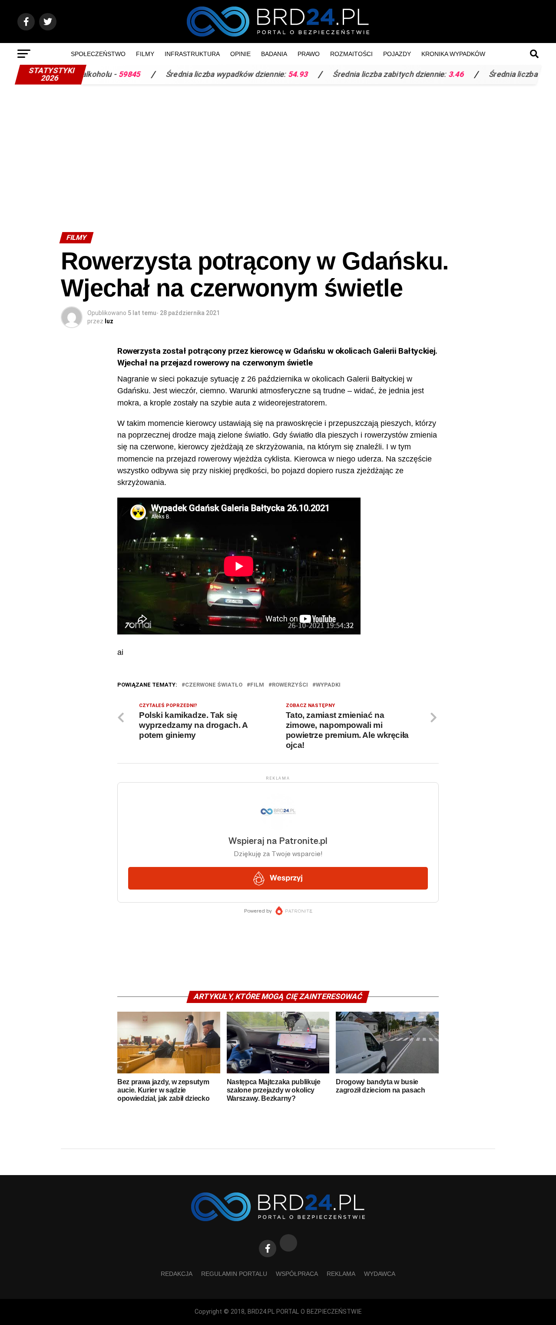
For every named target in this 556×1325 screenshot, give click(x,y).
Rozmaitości (351, 53)
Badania (274, 53)
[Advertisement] (278, 154)
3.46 (421, 74)
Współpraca (297, 1273)
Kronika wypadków (453, 53)
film (257, 685)
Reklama (341, 1273)
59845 (94, 74)
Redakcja (176, 1273)
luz (109, 321)
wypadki (328, 685)
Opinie (240, 53)
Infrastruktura (192, 53)
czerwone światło (213, 685)
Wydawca (379, 1273)
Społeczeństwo (98, 53)
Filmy (145, 53)
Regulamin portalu (234, 1273)
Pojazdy (397, 53)
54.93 (263, 74)
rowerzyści (290, 685)
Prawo (309, 53)
